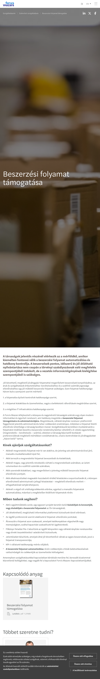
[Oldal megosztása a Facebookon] (95, 13)
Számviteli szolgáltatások (28, 13)
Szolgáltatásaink (9, 13)
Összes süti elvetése (83, 663)
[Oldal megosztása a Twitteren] (89, 13)
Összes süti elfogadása (83, 656)
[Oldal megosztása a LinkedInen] (84, 13)
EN (87, 3)
